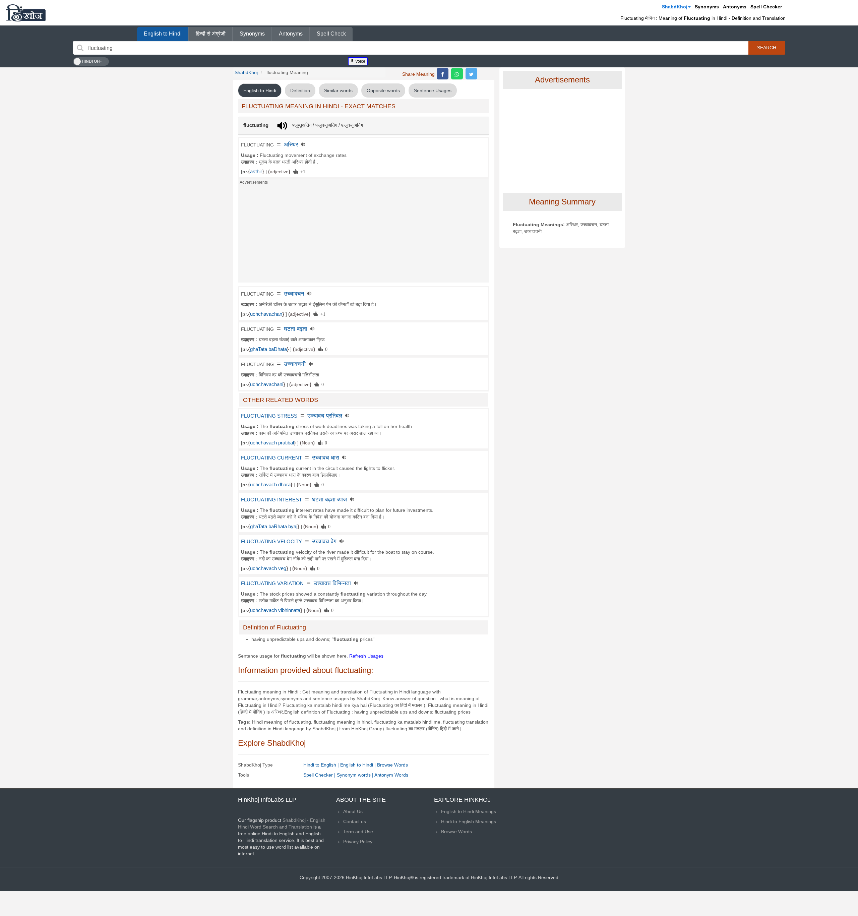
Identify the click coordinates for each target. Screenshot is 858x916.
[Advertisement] (363, 236)
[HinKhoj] (26, 13)
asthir (256, 172)
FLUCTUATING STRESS (269, 416)
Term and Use (358, 831)
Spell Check (331, 33)
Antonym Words (391, 775)
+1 (301, 171)
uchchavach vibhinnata (275, 610)
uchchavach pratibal (272, 443)
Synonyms (707, 6)
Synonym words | (355, 775)
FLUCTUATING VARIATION (272, 584)
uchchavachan (266, 314)
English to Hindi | (358, 765)
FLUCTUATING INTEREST (271, 500)
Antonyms (734, 6)
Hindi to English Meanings (468, 821)
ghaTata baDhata (268, 349)
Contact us (354, 821)
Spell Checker (766, 6)
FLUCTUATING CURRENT (271, 458)
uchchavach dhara (270, 485)
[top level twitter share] (471, 73)
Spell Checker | (320, 775)
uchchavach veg (268, 568)
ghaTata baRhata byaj (273, 527)
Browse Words (392, 765)
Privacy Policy (357, 841)
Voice (359, 61)
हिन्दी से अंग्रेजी (211, 33)
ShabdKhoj (674, 6)
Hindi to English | (321, 765)
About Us (353, 811)
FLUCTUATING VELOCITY (271, 542)
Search (766, 47)
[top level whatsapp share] (457, 73)
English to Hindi (163, 33)
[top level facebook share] (442, 73)
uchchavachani (266, 384)
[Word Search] (80, 48)
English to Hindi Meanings (468, 811)
